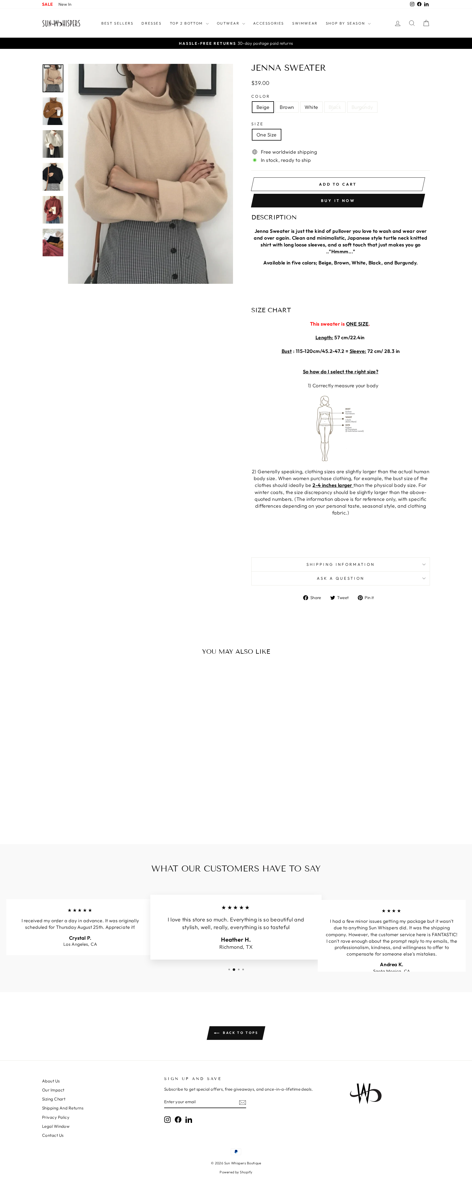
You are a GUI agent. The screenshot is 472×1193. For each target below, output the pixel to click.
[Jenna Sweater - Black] (95, 811)
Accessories (268, 23)
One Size (266, 135)
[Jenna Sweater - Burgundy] (103, 811)
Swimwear (305, 23)
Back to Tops (240, 1033)
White (311, 107)
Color (260, 96)
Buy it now (338, 200)
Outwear (229, 23)
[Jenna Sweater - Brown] (81, 811)
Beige (262, 107)
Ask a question (340, 578)
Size (257, 123)
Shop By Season (346, 23)
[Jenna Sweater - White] (88, 811)
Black (335, 107)
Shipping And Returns (62, 1108)
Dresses (151, 23)
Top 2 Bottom (187, 23)
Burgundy (362, 107)
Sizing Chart (53, 1099)
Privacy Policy (55, 1117)
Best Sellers (117, 23)
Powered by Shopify (236, 1172)
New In (65, 4)
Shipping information (340, 564)
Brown (287, 107)
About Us (51, 1081)
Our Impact (53, 1090)
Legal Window (55, 1126)
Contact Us (53, 1135)
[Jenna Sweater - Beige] (73, 811)
